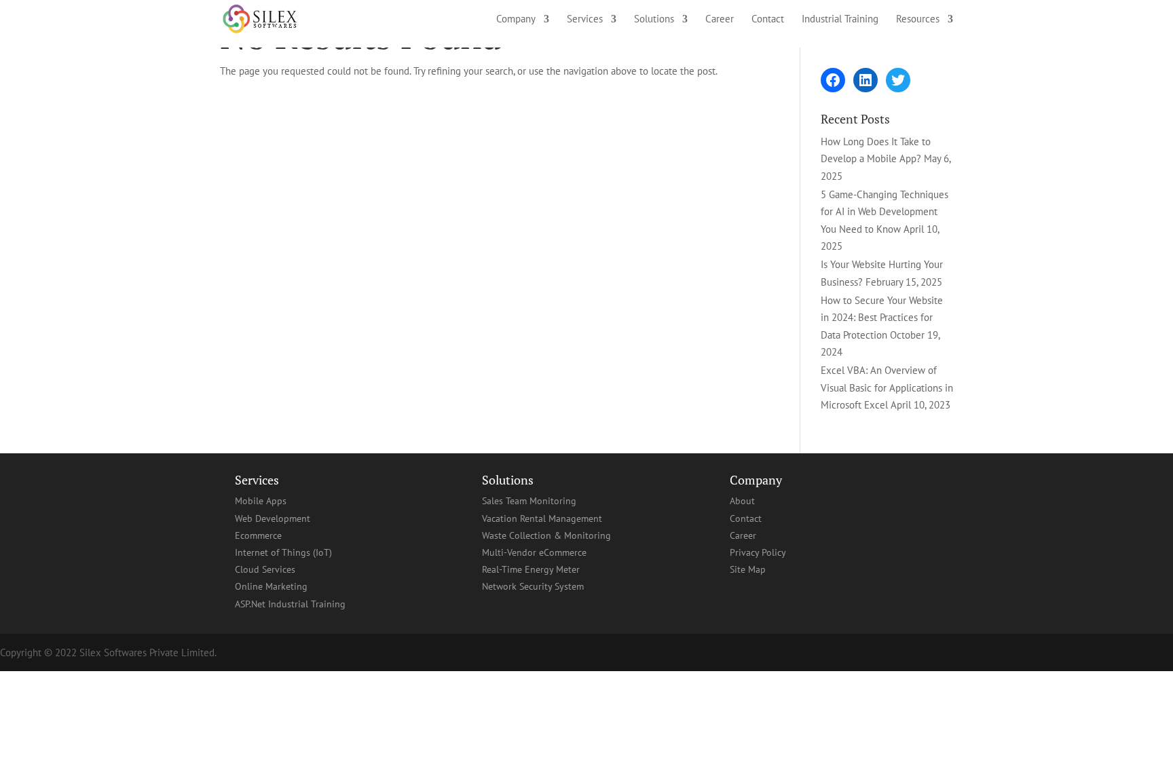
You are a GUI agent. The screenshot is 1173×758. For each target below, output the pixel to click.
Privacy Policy (758, 552)
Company (516, 19)
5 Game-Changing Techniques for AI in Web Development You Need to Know (884, 211)
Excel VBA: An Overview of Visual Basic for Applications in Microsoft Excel (887, 387)
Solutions (654, 19)
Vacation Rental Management (542, 518)
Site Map (748, 569)
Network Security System (533, 586)
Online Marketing (271, 586)
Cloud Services (265, 569)
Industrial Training (840, 19)
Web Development (272, 518)
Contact (767, 19)
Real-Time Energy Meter (531, 569)
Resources (917, 19)
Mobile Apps (260, 501)
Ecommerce (258, 535)
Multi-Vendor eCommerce (534, 552)
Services (585, 19)
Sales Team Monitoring (529, 501)
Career (719, 19)
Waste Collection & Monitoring (546, 535)
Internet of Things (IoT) (283, 552)
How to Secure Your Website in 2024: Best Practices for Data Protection (882, 317)
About (742, 501)
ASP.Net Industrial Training (290, 604)
